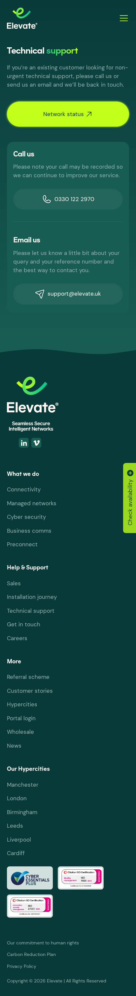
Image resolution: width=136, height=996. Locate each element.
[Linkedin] (24, 443)
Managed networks (31, 503)
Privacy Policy (21, 966)
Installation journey (32, 597)
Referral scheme (28, 677)
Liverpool (19, 839)
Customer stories (30, 690)
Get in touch (23, 624)
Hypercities (22, 704)
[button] (122, 18)
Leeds (15, 825)
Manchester (22, 784)
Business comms (29, 530)
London (17, 798)
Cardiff (16, 853)
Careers (17, 638)
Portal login (21, 718)
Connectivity (24, 489)
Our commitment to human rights (43, 943)
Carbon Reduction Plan (31, 954)
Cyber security (26, 516)
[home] (59, 18)
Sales (14, 583)
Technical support (30, 610)
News (14, 745)
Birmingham (22, 812)
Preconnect (22, 544)
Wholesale (20, 731)
